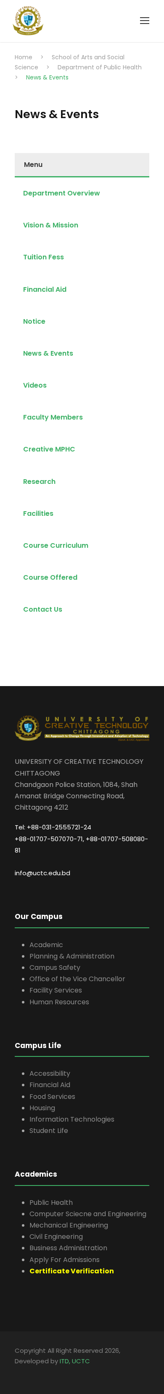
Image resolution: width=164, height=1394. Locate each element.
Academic (46, 945)
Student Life (48, 1130)
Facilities (38, 513)
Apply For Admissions (64, 1260)
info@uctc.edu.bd (42, 873)
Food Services (52, 1096)
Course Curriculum (55, 545)
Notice (34, 321)
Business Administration (68, 1248)
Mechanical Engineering (68, 1225)
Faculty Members (53, 417)
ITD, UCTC (75, 1361)
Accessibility (49, 1073)
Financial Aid (44, 289)
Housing (42, 1108)
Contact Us (42, 609)
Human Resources (59, 1002)
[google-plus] (18, 1373)
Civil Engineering (56, 1236)
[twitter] (24, 1373)
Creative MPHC (49, 449)
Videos (35, 385)
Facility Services (55, 990)
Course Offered (50, 577)
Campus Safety (54, 967)
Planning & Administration (71, 956)
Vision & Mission (50, 225)
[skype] (22, 1373)
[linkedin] (20, 1373)
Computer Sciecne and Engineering (87, 1214)
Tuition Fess (43, 257)
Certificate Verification (71, 1271)
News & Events (48, 353)
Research (39, 481)
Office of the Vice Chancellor (77, 979)
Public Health (51, 1202)
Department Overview (61, 193)
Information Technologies (71, 1119)
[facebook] (16, 1373)
